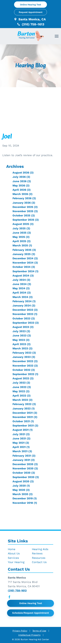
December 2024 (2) (25, 258)
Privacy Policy (20, 630)
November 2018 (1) (25, 502)
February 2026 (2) (24, 198)
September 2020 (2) (26, 477)
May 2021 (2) (21, 442)
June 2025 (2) (22, 232)
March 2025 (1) (22, 245)
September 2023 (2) (26, 322)
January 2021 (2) (24, 459)
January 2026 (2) (24, 202)
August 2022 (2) (23, 378)
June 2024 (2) (22, 284)
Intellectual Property (29, 635)
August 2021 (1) (23, 429)
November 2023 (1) (25, 314)
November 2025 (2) (25, 211)
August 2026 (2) (23, 172)
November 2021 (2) (25, 417)
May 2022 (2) (21, 391)
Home (11, 549)
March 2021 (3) (22, 451)
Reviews (37, 553)
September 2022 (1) (25, 374)
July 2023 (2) (21, 331)
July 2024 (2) (21, 279)
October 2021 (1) (23, 421)
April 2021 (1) (21, 447)
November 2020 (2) (25, 468)
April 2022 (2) (22, 395)
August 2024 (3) (23, 275)
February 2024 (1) (24, 301)
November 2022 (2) (25, 365)
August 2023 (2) (23, 327)
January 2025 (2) (24, 254)
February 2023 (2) (24, 352)
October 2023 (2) (24, 318)
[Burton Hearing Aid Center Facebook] (9, 597)
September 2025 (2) (26, 219)
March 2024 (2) (23, 297)
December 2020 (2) (25, 464)
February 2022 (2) (24, 404)
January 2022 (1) (24, 408)
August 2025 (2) (23, 224)
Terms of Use (39, 630)
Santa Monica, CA (32, 19)
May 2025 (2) (21, 236)
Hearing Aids (40, 549)
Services (13, 557)
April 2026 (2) (22, 189)
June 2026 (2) (22, 181)
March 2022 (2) (23, 399)
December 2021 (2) (25, 412)
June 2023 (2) (22, 335)
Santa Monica (17, 577)
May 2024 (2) (21, 288)
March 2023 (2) (23, 348)
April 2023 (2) (22, 344)
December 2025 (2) (25, 206)
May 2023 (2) (21, 339)
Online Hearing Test (30, 603)
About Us (14, 553)
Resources (38, 557)
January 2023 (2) (24, 356)
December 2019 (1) (25, 498)
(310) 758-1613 (32, 24)
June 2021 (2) (21, 438)
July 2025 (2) (21, 228)
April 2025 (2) (22, 241)
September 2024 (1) (25, 271)
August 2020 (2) (23, 481)
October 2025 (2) (24, 215)
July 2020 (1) (21, 485)
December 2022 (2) (25, 361)
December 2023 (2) (25, 309)
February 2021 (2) (24, 455)
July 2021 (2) (21, 434)
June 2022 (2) (22, 387)
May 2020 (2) (21, 489)
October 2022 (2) (24, 369)
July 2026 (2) (21, 176)
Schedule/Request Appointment (30, 612)
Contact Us (39, 562)
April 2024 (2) (22, 292)
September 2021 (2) (25, 425)
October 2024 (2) (24, 266)
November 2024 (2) (25, 262)
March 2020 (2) (23, 494)
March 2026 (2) (23, 194)
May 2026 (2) (21, 185)
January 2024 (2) (24, 305)
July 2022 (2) (21, 382)
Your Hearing (16, 562)
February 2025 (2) (24, 249)
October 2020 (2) (24, 472)
